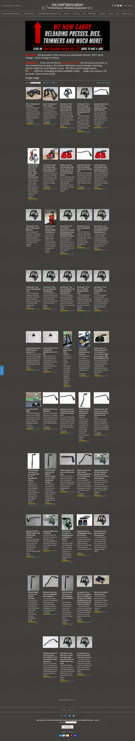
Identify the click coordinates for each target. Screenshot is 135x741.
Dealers (111, 13)
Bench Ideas (92, 13)
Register (125, 13)
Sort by (27, 82)
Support (102, 13)
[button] (2, 370)
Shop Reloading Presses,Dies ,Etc (49, 13)
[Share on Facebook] (101, 83)
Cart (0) (125, 5)
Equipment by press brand (11, 13)
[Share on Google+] (107, 83)
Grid (50, 82)
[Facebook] (113, 5)
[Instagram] (118, 5)
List (56, 82)
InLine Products (29, 13)
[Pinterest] (115, 5)
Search (63, 709)
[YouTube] (121, 5)
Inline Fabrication (69, 732)
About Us (71, 709)
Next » (75, 700)
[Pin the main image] (105, 83)
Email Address (62, 722)
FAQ (84, 13)
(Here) (55, 57)
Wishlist (130, 5)
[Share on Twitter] (103, 83)
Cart (117, 13)
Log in (131, 13)
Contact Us (76, 13)
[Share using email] (109, 83)
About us (67, 13)
